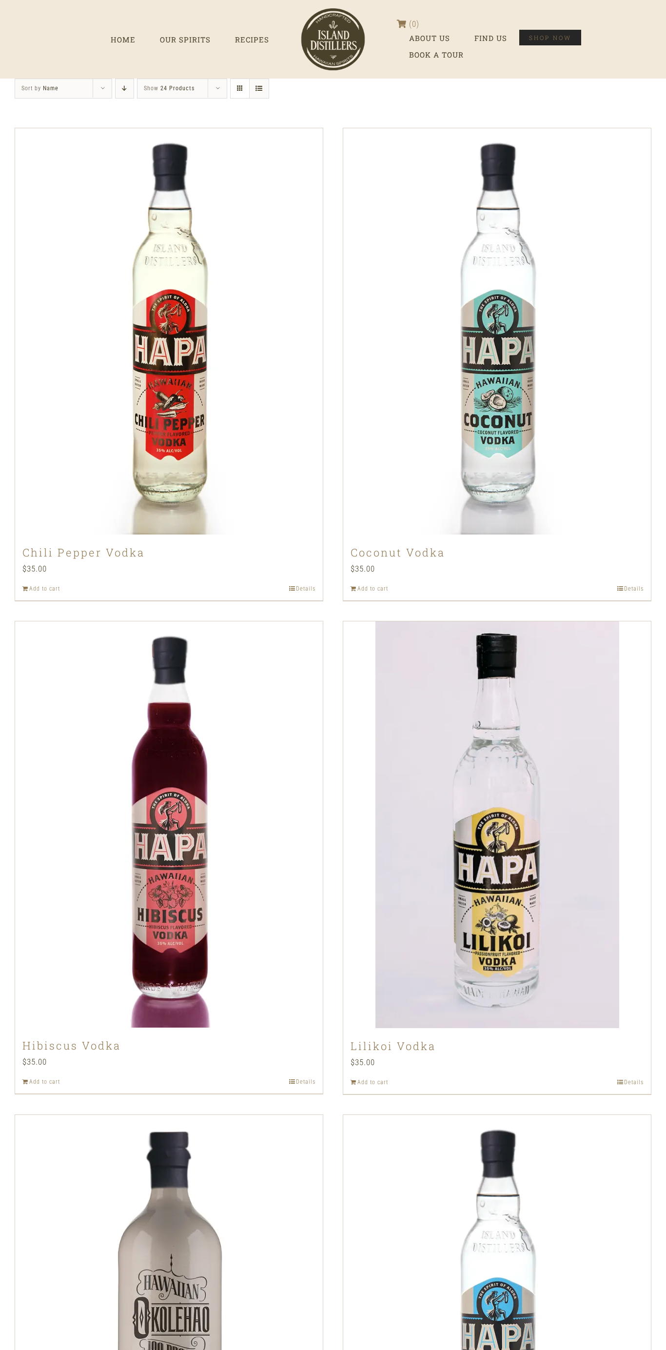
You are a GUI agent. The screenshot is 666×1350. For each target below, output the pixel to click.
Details (305, 588)
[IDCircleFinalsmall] (332, 9)
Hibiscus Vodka (71, 1045)
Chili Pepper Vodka (83, 552)
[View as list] (259, 88)
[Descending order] (124, 89)
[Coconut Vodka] (497, 331)
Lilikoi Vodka (393, 1046)
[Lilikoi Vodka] (497, 824)
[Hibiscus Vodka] (169, 824)
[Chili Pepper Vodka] (169, 331)
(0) (413, 24)
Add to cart (44, 588)
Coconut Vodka (398, 552)
